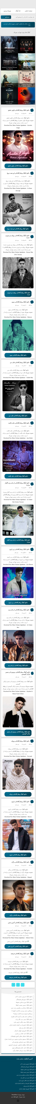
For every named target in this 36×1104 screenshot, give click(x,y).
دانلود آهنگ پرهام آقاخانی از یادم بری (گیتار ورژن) (17, 484)
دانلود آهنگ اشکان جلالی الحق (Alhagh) (21, 1036)
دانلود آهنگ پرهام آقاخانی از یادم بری (19, 610)
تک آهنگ (18, 11)
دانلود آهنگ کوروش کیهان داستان (23, 1030)
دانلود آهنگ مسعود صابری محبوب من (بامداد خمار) (18, 1039)
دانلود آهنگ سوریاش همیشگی (24, 999)
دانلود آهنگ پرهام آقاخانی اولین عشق (19, 110)
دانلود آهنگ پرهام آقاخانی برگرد (20, 862)
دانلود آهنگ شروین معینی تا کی (23, 996)
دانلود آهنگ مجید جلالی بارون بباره (23, 1022)
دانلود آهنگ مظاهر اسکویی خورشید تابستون (20, 1045)
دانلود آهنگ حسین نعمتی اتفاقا (24, 1005)
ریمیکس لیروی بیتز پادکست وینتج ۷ (22, 1013)
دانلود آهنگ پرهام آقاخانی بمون (21, 302)
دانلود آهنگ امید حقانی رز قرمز (23, 1033)
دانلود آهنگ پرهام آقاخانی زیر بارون (19, 549)
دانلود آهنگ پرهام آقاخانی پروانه (20, 741)
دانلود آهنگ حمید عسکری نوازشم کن (22, 1042)
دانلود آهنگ (27, 118)
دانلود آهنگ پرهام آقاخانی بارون (20, 801)
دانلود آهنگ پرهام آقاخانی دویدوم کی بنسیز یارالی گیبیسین (17, 673)
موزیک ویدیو (7, 11)
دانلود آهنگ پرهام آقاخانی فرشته (20, 953)
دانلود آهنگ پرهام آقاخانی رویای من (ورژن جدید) (17, 236)
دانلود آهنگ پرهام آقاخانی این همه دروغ (18, 173)
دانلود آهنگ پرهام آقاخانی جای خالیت (19, 423)
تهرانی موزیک (18, 4)
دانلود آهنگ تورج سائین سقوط (24, 1002)
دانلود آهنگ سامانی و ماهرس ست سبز (21, 1008)
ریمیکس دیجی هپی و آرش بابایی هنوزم (21, 1016)
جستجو (7, 17)
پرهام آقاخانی (14, 120)
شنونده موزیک (30, 120)
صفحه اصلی (28, 11)
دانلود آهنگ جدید (14, 1097)
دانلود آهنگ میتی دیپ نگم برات (23, 1019)
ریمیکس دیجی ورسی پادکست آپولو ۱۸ (21, 1011)
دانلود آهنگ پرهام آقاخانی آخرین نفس (19, 922)
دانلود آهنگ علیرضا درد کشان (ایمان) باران (21, 1025)
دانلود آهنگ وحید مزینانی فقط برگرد (22, 1050)
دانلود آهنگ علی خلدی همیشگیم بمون (22, 1047)
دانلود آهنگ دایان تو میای (25, 1028)
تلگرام (18, 1101)
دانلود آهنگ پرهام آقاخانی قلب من (20, 362)
